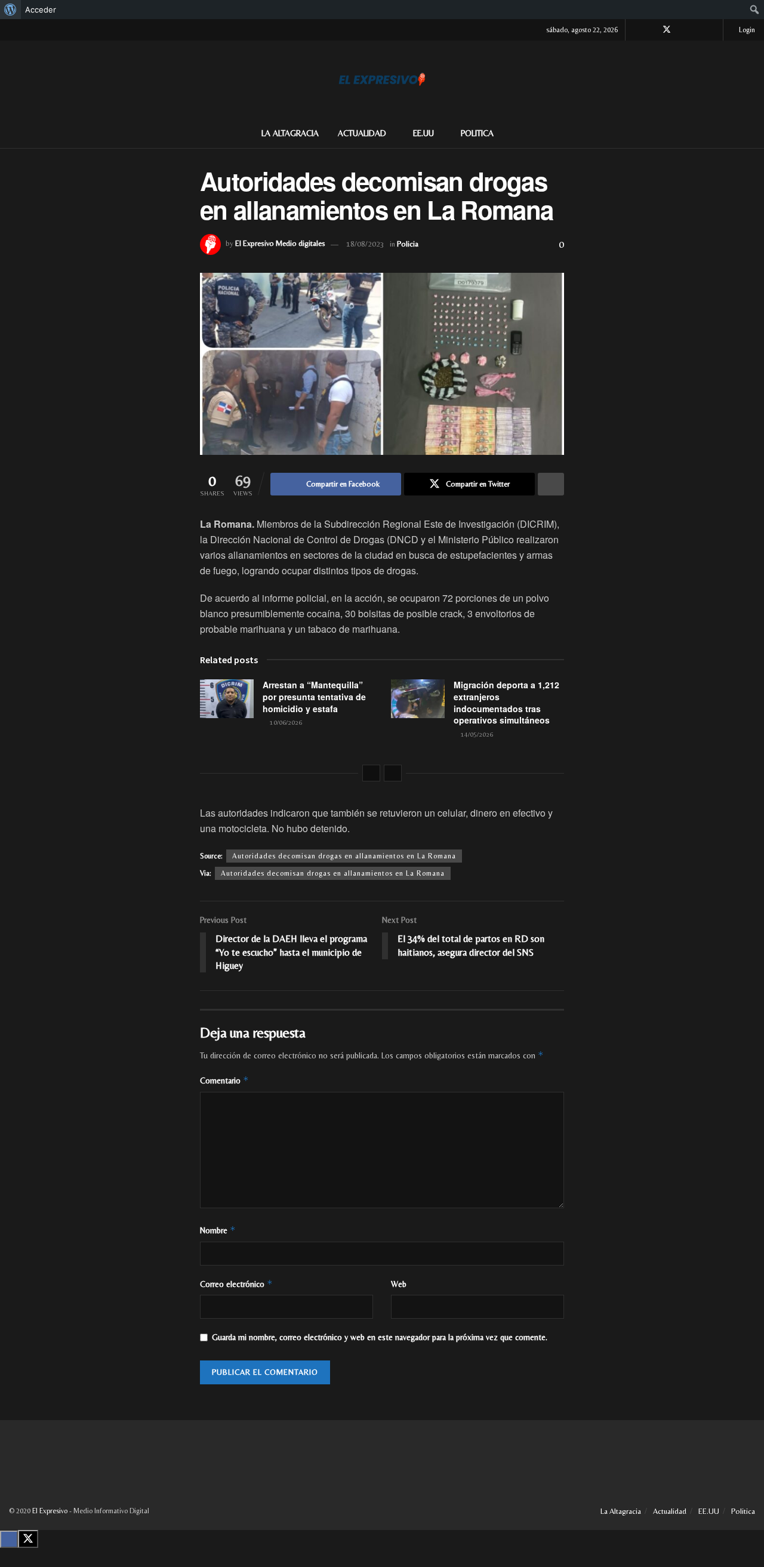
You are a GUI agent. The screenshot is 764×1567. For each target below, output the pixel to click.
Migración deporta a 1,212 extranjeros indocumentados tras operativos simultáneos (506, 702)
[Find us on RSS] (712, 30)
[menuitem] (10, 9)
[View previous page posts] (371, 773)
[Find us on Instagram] (682, 30)
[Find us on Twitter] (667, 30)
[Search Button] (750, 133)
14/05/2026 (476, 734)
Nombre (218, 1230)
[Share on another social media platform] (551, 484)
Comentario (224, 1080)
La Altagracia (290, 133)
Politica (477, 133)
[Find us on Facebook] (651, 30)
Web (398, 1284)
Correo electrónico (236, 1283)
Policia (407, 243)
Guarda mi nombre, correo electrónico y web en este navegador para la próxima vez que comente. (379, 1337)
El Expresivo (49, 1511)
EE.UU (423, 133)
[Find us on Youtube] (697, 30)
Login (746, 30)
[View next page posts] (393, 773)
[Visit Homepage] (382, 79)
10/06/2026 (285, 722)
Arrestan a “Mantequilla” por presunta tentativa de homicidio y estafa (314, 696)
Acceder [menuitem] (40, 9)
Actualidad (362, 133)
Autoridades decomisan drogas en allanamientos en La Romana (344, 856)
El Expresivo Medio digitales (280, 243)
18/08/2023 (365, 243)
